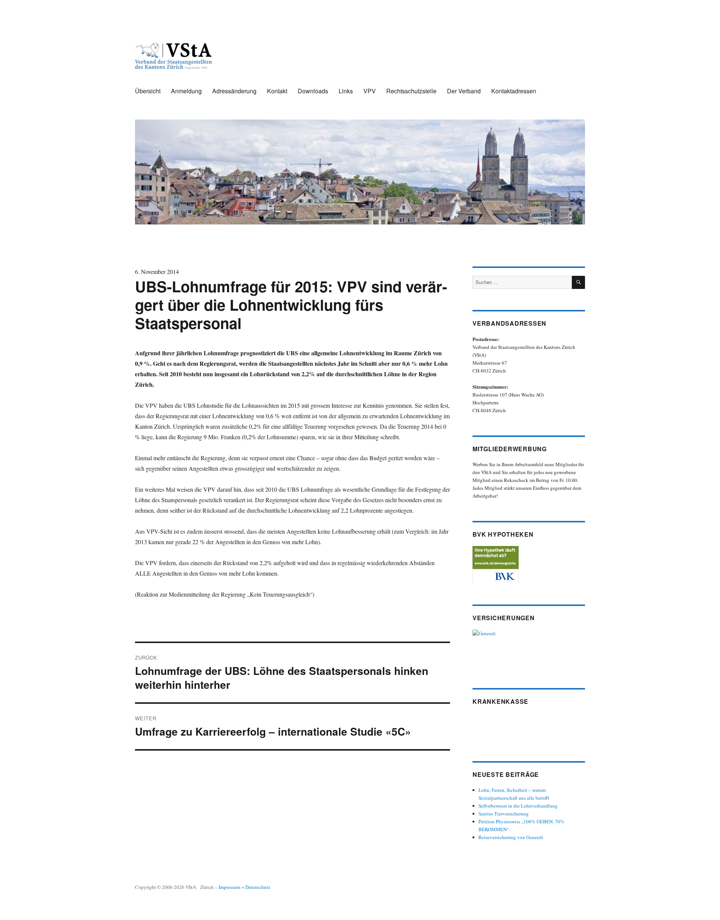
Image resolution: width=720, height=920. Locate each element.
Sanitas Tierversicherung (503, 813)
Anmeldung (186, 91)
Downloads (313, 91)
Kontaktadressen (513, 91)
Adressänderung (234, 91)
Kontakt (277, 91)
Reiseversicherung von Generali (510, 837)
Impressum (229, 887)
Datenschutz (257, 887)
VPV (369, 91)
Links (346, 91)
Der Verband (464, 91)
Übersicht (147, 91)
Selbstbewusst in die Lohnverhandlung (518, 805)
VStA (191, 887)
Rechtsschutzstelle (411, 91)
